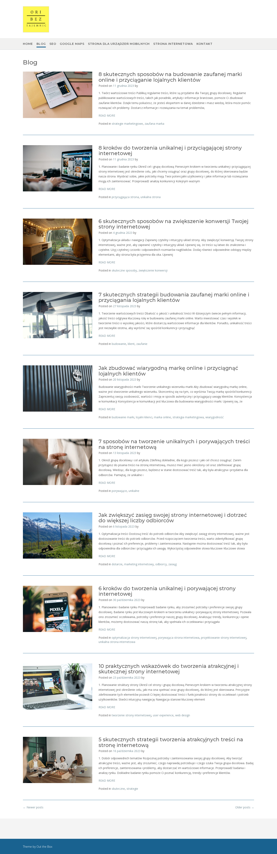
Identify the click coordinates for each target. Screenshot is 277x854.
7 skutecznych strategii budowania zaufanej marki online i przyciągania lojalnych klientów (174, 297)
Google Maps (72, 44)
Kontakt (204, 44)
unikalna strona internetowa (117, 642)
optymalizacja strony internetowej (134, 637)
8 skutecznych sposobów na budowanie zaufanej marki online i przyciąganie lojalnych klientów (170, 77)
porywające (119, 491)
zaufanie (141, 344)
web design (182, 715)
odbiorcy (161, 564)
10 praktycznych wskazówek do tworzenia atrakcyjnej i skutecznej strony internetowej (169, 669)
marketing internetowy (139, 564)
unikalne (134, 491)
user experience (163, 715)
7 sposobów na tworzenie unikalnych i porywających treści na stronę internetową (174, 444)
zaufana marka (154, 124)
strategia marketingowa (188, 417)
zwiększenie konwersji (152, 270)
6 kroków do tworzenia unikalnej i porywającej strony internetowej (167, 591)
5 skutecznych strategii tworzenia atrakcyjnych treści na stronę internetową (171, 742)
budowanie (119, 344)
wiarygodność (214, 417)
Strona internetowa (173, 44)
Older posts (244, 807)
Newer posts (33, 807)
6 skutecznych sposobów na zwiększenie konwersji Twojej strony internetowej (173, 224)
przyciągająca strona (125, 197)
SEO (52, 44)
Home (28, 44)
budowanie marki (123, 417)
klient (131, 344)
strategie (132, 789)
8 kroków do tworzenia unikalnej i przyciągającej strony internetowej (170, 151)
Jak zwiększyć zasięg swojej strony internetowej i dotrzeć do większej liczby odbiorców (173, 518)
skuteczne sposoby (124, 270)
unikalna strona (151, 197)
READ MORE (107, 115)
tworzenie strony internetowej (131, 715)
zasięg (172, 564)
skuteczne (118, 789)
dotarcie (117, 564)
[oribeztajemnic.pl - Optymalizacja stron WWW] (36, 19)
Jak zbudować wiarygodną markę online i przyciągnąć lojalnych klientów (168, 371)
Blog (41, 44)
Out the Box (44, 847)
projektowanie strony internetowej (223, 637)
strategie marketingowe (127, 124)
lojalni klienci (144, 417)
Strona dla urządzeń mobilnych (119, 44)
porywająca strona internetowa (178, 637)
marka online (162, 417)
